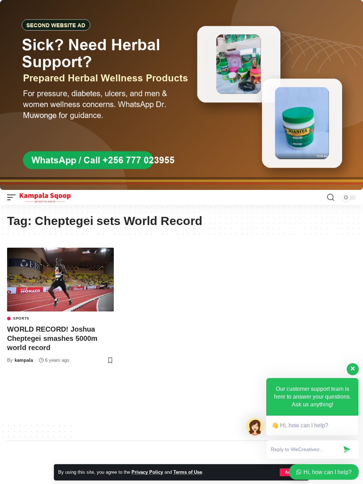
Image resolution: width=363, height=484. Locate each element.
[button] (13, 197)
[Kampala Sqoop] (45, 197)
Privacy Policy (147, 472)
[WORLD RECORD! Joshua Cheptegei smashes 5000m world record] (60, 280)
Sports (21, 318)
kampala (24, 360)
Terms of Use (187, 472)
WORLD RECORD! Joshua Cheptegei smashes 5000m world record (52, 338)
